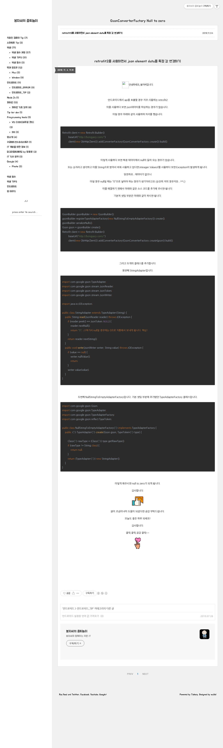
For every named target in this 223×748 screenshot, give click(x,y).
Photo (16, 166)
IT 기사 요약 (14, 157)
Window (17, 77)
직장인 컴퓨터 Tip (17, 38)
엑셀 (11, 48)
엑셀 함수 (18, 63)
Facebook (84, 694)
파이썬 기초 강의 (21, 107)
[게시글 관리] (78, 593)
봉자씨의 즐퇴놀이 (26, 21)
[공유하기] (73, 593)
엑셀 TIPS (19, 57)
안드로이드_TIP (20, 92)
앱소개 (12, 137)
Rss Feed (63, 694)
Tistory (194, 694)
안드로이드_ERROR (22, 87)
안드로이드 (14, 83)
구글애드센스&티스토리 (19, 142)
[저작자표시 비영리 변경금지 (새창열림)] (102, 593)
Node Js (13, 98)
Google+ (103, 694)
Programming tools (19, 117)
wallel (213, 694)
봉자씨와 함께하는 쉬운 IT (78, 636)
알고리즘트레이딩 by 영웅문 (22, 152)
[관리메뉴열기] (217, 6)
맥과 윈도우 (14, 68)
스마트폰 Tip (15, 43)
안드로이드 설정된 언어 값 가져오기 (80, 616)
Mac (15, 72)
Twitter (75, 694)
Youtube (94, 694)
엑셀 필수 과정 (20, 52)
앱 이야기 (11, 191)
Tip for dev (14, 112)
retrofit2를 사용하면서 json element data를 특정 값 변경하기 (92, 33)
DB (15, 132)
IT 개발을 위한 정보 (18, 147)
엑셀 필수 (11, 177)
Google (12, 161)
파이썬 (12, 102)
